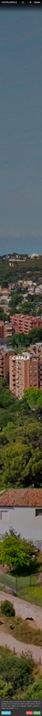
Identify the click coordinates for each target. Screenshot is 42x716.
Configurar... (6, 713)
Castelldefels (9, 2)
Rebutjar (29, 713)
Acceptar (37, 713)
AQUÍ (16, 708)
